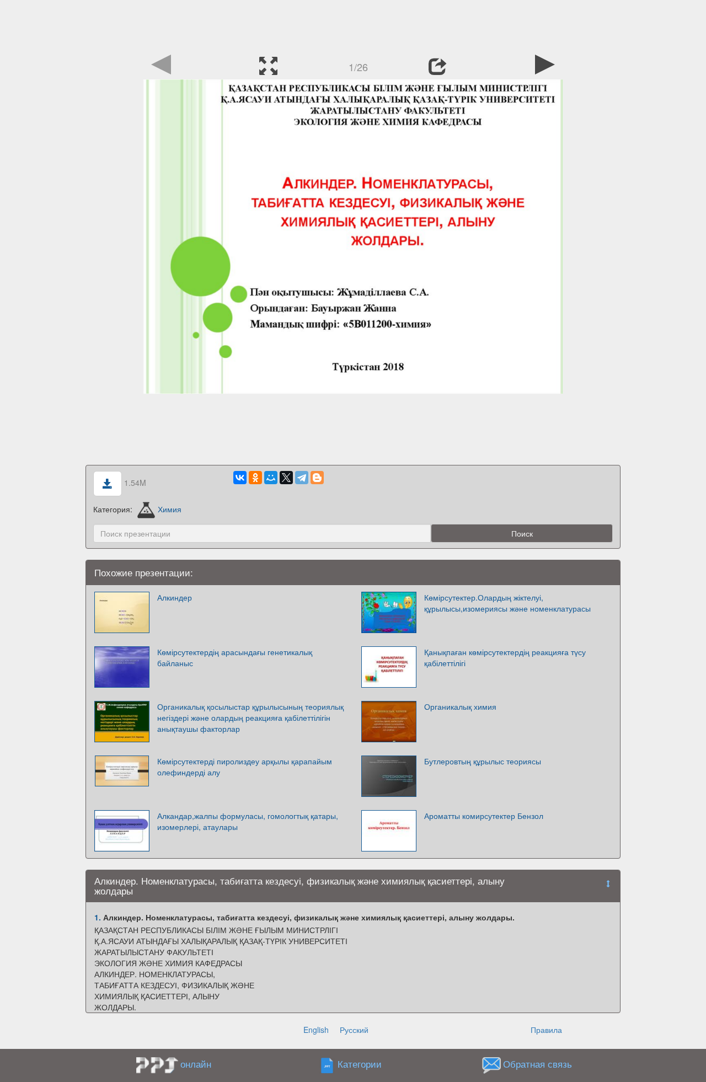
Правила (546, 1029)
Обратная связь (537, 1063)
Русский (354, 1029)
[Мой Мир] (270, 477)
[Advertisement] (353, 25)
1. (97, 917)
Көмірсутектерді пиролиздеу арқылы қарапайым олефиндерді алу (244, 767)
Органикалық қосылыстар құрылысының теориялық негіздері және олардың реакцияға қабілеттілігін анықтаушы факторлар (250, 717)
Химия (169, 509)
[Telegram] (301, 477)
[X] (286, 477)
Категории (360, 1063)
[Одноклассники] (255, 477)
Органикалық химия (460, 706)
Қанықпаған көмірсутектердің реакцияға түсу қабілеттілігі (505, 657)
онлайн (195, 1063)
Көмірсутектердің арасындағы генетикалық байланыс (234, 657)
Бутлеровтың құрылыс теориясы (482, 761)
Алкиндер (174, 597)
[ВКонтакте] (240, 477)
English (316, 1029)
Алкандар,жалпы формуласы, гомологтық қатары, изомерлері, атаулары (247, 821)
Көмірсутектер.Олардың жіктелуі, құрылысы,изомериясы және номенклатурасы (507, 603)
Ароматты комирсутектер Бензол (483, 815)
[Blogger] (317, 477)
